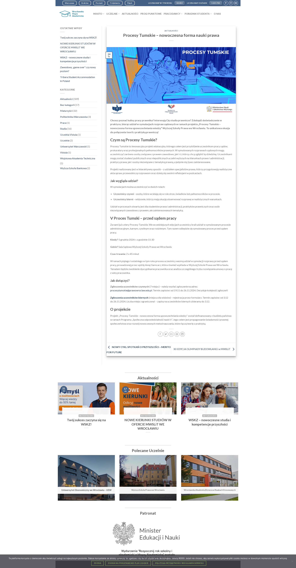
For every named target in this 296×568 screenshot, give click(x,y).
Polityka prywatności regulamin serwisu (179, 563)
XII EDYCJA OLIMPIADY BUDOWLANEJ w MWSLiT (202, 348)
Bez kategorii (67, 104)
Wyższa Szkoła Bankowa (73, 168)
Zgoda (97, 563)
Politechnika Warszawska (73, 116)
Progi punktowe (151, 13)
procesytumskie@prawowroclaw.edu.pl (131, 290)
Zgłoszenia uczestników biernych (129, 297)
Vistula (64, 152)
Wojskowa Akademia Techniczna (77, 158)
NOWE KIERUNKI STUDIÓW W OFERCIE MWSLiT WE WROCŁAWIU (77, 47)
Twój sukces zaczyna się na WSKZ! (78, 37)
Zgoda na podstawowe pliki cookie (128, 563)
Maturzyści (66, 110)
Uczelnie (64, 140)
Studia (63, 128)
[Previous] (63, 412)
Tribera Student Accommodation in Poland (77, 79)
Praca (63, 122)
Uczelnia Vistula (68, 134)
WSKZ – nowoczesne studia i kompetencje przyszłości (75, 59)
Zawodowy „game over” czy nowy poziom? (78, 69)
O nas (217, 13)
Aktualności (130, 13)
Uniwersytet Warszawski (73, 146)
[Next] (233, 412)
